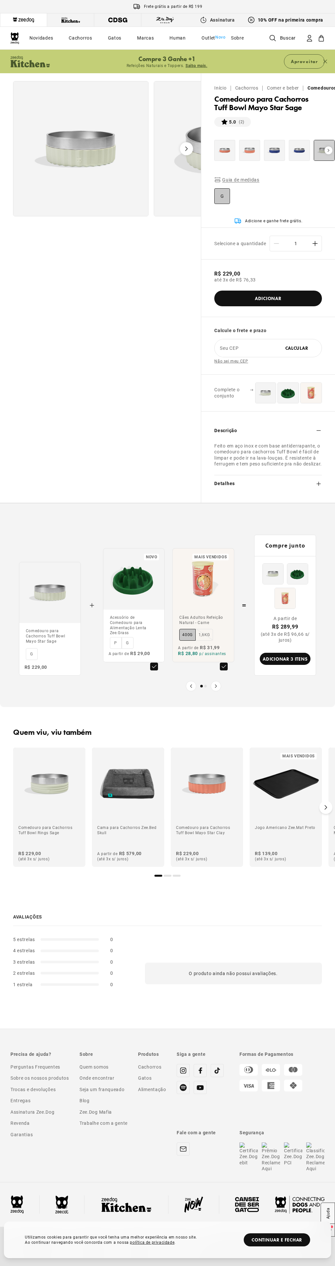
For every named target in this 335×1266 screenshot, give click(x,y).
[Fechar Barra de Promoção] (325, 61)
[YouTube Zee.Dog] (200, 1087)
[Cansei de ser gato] (247, 1204)
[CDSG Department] (117, 19)
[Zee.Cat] (61, 1204)
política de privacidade (152, 1242)
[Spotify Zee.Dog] (183, 1087)
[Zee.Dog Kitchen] (126, 1204)
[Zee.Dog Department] (23, 19)
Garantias (21, 1134)
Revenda (20, 1123)
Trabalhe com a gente (103, 1123)
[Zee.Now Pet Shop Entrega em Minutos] (193, 1204)
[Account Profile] (309, 38)
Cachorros (246, 88)
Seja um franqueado (102, 1089)
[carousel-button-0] (158, 876)
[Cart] (321, 38)
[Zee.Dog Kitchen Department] (70, 19)
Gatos (145, 1078)
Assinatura (222, 20)
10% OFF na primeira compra (290, 20)
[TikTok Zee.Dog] (217, 1070)
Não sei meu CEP (231, 361)
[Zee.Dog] (15, 38)
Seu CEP (229, 348)
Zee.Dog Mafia (95, 1112)
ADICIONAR (268, 298)
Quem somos (94, 1067)
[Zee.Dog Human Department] (164, 19)
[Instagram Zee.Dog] (183, 1070)
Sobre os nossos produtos (39, 1078)
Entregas (20, 1100)
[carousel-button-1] (167, 876)
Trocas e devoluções (33, 1089)
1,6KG (204, 634)
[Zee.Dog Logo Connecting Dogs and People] (300, 1205)
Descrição (225, 430)
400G (187, 634)
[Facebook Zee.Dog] (200, 1070)
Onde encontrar (97, 1078)
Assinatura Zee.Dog (32, 1112)
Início (220, 88)
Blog (84, 1100)
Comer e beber (283, 88)
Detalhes (224, 483)
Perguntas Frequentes (35, 1067)
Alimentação (152, 1089)
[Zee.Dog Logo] (17, 1204)
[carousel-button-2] (177, 876)
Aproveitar (304, 61)
